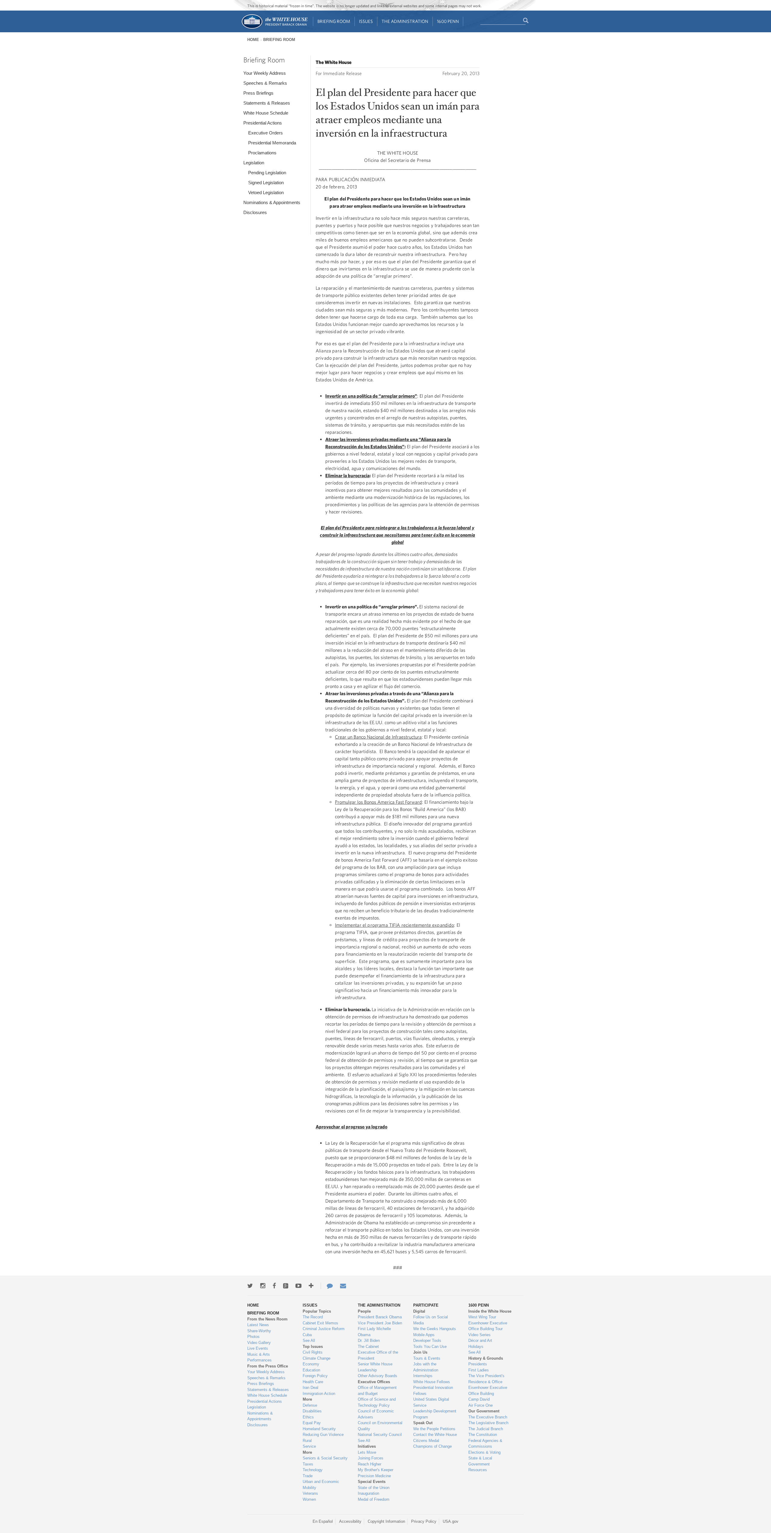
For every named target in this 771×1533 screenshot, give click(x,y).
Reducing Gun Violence (323, 1434)
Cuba (307, 1335)
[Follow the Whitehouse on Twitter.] (250, 1285)
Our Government (483, 1411)
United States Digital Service (431, 1402)
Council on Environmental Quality (380, 1426)
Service (309, 1446)
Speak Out (422, 1423)
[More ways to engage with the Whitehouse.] (311, 1285)
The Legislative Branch (488, 1423)
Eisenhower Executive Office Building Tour (487, 1326)
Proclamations (262, 152)
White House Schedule (265, 112)
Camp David (479, 1399)
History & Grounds (485, 1358)
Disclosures (255, 212)
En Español (323, 1521)
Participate (426, 1305)
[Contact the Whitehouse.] (327, 1285)
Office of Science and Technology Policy (377, 1402)
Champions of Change (432, 1446)
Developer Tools (427, 1340)
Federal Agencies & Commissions (485, 1443)
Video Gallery (259, 1342)
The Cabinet (368, 1346)
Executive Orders (265, 132)
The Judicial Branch (485, 1429)
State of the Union (373, 1487)
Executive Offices (374, 1382)
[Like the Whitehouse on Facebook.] (274, 1285)
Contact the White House (435, 1434)
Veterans (310, 1493)
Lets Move (367, 1452)
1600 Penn (448, 21)
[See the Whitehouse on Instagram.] (262, 1285)
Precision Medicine (374, 1476)
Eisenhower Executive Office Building (487, 1390)
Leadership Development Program (434, 1414)
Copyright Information (386, 1521)
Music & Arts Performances (259, 1357)
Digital (419, 1311)
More (307, 1399)
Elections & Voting (484, 1452)
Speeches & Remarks (265, 83)
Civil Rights (313, 1352)
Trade (308, 1476)
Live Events (257, 1348)
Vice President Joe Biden (380, 1323)
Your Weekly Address (264, 73)
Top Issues (313, 1346)
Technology (313, 1470)
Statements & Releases (266, 103)
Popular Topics (317, 1311)
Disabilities (312, 1411)
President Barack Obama (380, 1317)
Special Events (372, 1481)
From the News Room (267, 1319)
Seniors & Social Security (325, 1458)
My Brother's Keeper (375, 1470)
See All (309, 1340)
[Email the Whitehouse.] (343, 1285)
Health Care (313, 1382)
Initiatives (367, 1446)
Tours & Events (426, 1358)
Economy (311, 1364)
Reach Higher (369, 1464)
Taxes (308, 1464)
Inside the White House (489, 1311)
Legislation (253, 162)
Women (309, 1499)
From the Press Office (267, 1366)
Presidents (477, 1364)
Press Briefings (258, 93)
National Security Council (380, 1434)
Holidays (475, 1346)
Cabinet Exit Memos (320, 1323)
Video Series (479, 1335)
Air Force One (480, 1405)
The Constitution (482, 1434)
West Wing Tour (482, 1317)
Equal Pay (312, 1423)
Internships (422, 1376)
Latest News (258, 1325)
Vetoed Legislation (266, 192)
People (364, 1311)
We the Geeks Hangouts (434, 1328)
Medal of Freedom (373, 1499)
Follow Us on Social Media (430, 1320)
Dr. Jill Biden (369, 1340)
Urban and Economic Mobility (321, 1484)
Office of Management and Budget (377, 1390)
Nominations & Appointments (271, 202)
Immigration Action (319, 1393)
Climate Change (316, 1358)
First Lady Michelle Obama (374, 1331)
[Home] (274, 28)
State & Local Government (480, 1461)
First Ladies (478, 1370)
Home (253, 39)
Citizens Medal (426, 1440)
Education (311, 1370)
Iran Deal (310, 1387)
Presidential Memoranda (272, 142)
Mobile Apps (424, 1335)
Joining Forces (370, 1458)
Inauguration (368, 1493)
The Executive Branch (487, 1417)
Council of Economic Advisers (376, 1414)
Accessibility (350, 1521)
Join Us (420, 1352)
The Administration (405, 21)
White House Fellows (431, 1382)
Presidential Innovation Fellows (433, 1390)
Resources (477, 1470)
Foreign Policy (315, 1376)
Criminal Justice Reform (324, 1328)
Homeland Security (319, 1429)
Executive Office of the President (378, 1355)
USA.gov (450, 1521)
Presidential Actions (262, 122)
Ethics (308, 1417)
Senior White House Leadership (375, 1367)
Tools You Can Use (430, 1346)
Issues (366, 21)
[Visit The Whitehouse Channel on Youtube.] (298, 1285)
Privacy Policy (423, 1521)
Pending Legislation (267, 172)
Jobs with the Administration (425, 1367)
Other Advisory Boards (377, 1376)
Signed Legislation (266, 182)
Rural (307, 1440)
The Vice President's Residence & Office (486, 1379)
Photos (253, 1336)
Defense (310, 1405)
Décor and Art (480, 1340)
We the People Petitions (434, 1429)
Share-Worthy (259, 1331)
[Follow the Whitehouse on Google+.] (285, 1285)
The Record (313, 1317)
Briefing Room (333, 21)
